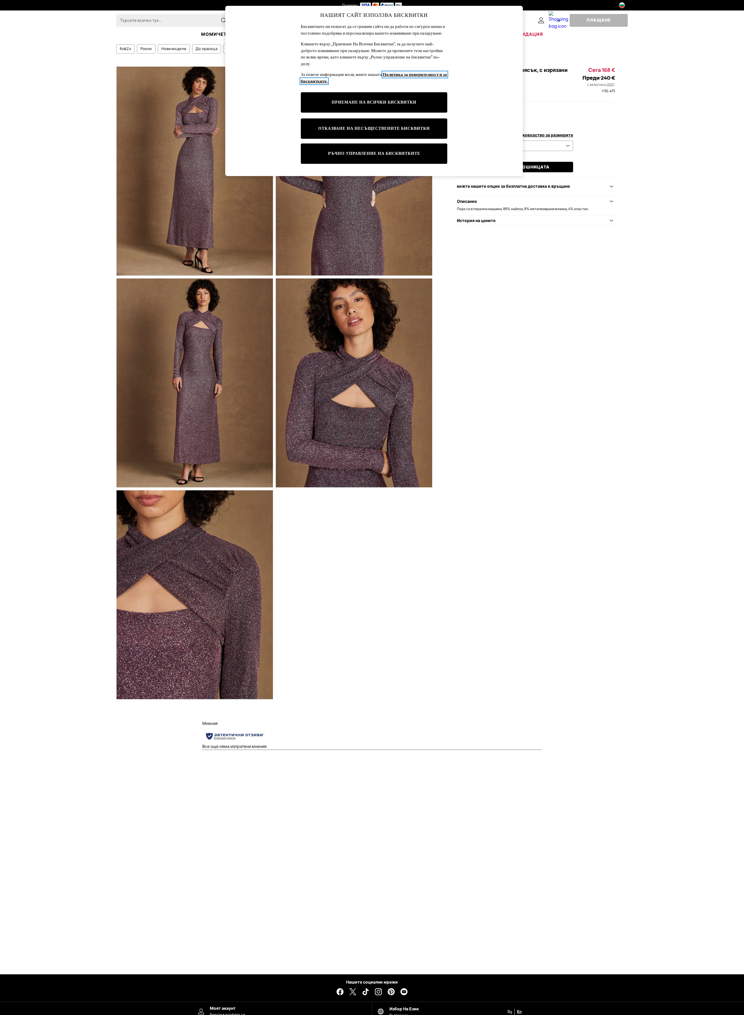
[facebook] (340, 991)
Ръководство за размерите (545, 135)
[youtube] (404, 991)
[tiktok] (365, 991)
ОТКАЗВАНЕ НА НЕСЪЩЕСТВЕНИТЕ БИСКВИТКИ (374, 128)
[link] (541, 20)
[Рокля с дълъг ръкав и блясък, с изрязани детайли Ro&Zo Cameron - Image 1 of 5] (195, 171)
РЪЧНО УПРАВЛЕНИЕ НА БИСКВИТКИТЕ (374, 153)
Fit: (459, 109)
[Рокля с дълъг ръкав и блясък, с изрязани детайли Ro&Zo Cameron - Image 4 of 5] (354, 382)
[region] (374, 91)
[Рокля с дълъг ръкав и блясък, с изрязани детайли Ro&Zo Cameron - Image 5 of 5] (195, 594)
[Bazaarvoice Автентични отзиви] (235, 736)
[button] (536, 201)
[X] (352, 991)
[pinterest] (391, 991)
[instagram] (378, 991)
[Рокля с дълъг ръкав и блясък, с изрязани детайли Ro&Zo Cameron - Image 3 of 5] (195, 382)
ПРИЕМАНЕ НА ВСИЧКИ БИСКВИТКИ (374, 102)
